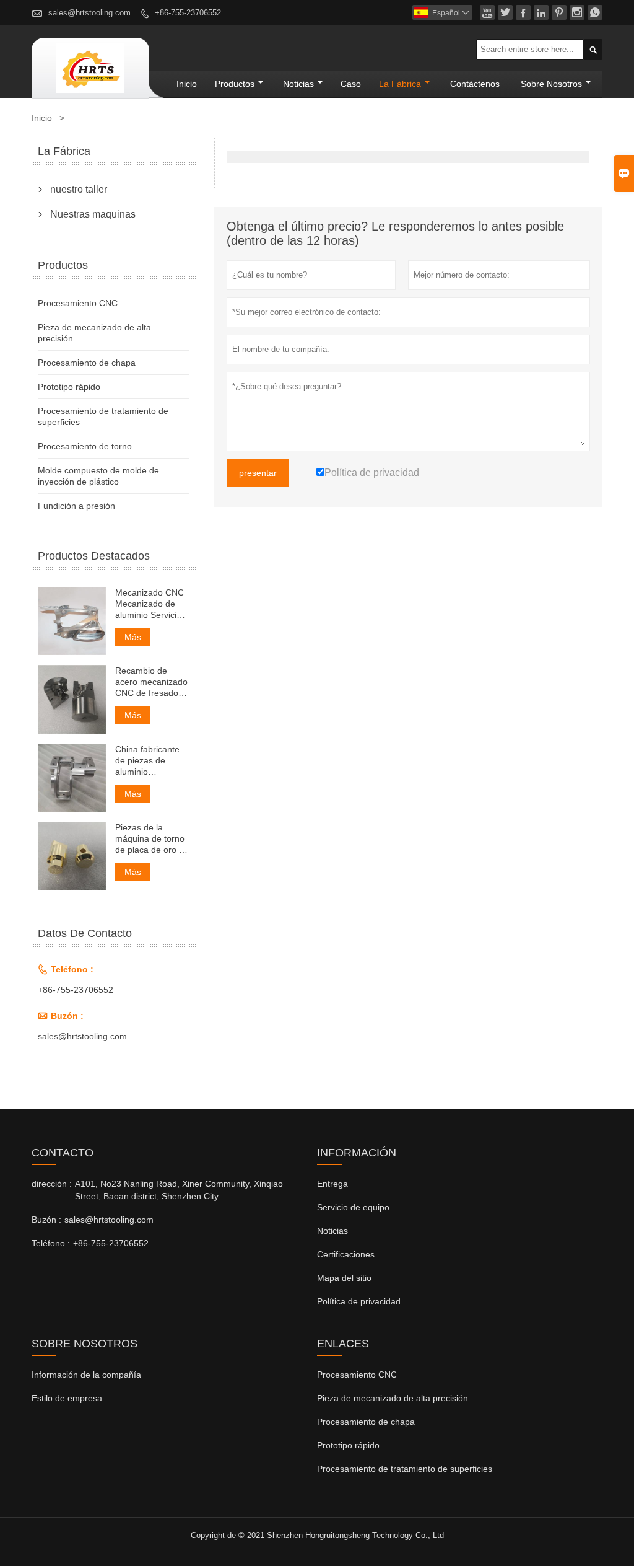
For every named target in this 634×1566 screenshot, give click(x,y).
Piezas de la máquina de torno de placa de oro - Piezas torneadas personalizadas (150, 838)
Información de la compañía (86, 1374)
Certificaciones (346, 1254)
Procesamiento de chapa (87, 362)
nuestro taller (78, 189)
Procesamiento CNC (78, 303)
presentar (258, 473)
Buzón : (46, 1220)
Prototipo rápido (69, 387)
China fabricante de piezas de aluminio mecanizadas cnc (149, 760)
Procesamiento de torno (85, 446)
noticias (298, 84)
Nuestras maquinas (93, 214)
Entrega (332, 1184)
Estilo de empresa (67, 1398)
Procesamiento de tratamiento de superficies (404, 1469)
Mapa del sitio (344, 1278)
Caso (351, 84)
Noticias (332, 1231)
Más (132, 637)
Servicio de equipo (353, 1207)
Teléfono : (51, 1243)
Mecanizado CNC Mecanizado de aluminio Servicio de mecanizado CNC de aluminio (149, 603)
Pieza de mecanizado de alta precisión (392, 1398)
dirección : (52, 1184)
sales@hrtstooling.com (89, 12)
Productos (234, 84)
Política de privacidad (359, 1301)
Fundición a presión (76, 506)
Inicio (186, 84)
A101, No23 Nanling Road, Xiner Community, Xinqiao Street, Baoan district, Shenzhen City (179, 1190)
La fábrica (400, 84)
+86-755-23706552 (188, 12)
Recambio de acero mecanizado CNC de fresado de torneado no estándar (151, 682)
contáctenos (475, 84)
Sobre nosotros (551, 84)
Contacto (62, 1152)
